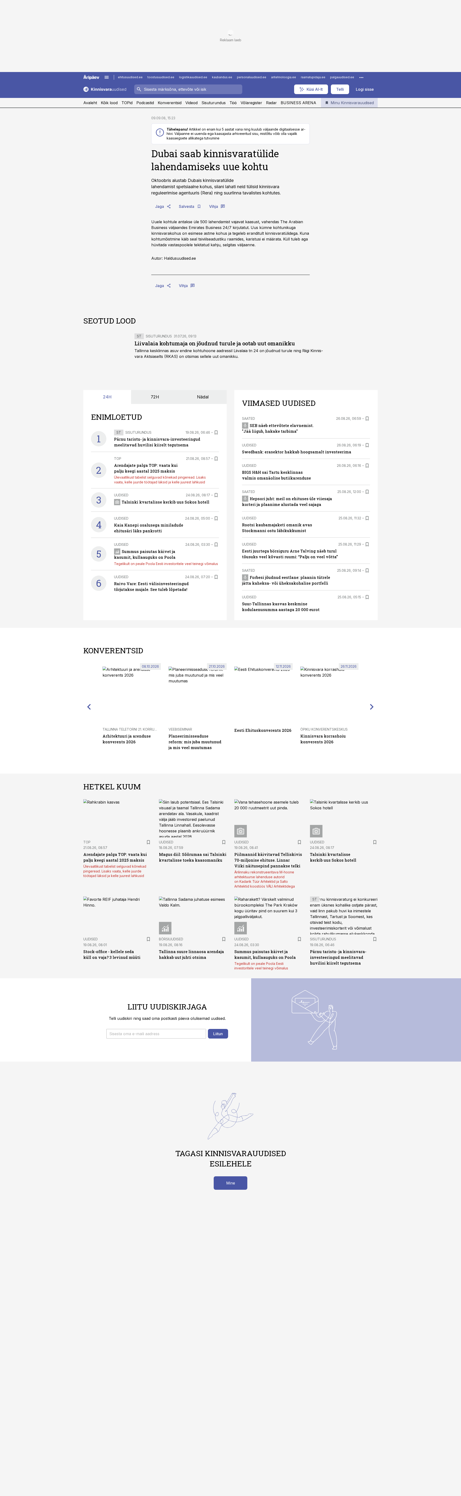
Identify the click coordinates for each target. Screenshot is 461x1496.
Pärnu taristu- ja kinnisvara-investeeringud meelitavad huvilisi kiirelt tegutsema (338, 957)
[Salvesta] (216, 432)
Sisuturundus (213, 102)
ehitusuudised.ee (130, 77)
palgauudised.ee (342, 77)
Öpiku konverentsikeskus (324, 729)
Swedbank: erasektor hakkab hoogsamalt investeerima (296, 451)
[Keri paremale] (372, 707)
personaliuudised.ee (251, 77)
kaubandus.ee (222, 77)
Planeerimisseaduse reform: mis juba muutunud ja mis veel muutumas (195, 741)
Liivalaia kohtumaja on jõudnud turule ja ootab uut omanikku (214, 343)
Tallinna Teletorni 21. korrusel (131, 729)
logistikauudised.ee (193, 77)
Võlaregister (251, 102)
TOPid (127, 102)
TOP (117, 459)
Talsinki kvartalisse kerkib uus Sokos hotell (165, 502)
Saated (248, 418)
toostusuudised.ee (160, 77)
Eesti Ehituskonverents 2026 (262, 730)
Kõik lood (109, 102)
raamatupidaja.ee (313, 77)
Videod (191, 102)
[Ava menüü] (106, 77)
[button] (156, 1034)
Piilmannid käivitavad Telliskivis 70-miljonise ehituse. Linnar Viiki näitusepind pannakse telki (268, 860)
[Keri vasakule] (89, 707)
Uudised (121, 495)
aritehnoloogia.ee (283, 77)
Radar (271, 102)
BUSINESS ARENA (298, 102)
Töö (233, 102)
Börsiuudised (171, 939)
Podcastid (145, 102)
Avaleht (90, 102)
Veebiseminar (180, 729)
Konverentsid (170, 102)
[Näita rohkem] (361, 77)
